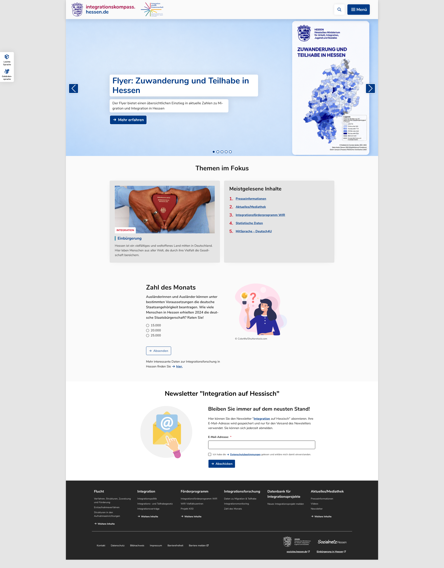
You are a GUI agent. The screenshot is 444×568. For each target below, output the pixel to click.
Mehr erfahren (131, 119)
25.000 (156, 335)
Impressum (156, 545)
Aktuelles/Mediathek (251, 207)
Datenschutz (118, 545)
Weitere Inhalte (106, 523)
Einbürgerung (130, 238)
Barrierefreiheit (175, 545)
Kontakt (101, 545)
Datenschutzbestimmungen (245, 454)
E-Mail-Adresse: (218, 437)
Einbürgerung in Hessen (330, 551)
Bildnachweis (137, 545)
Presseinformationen (251, 199)
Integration (262, 419)
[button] (339, 9)
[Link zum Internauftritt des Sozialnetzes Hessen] (333, 542)
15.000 (156, 325)
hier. (179, 366)
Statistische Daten (249, 223)
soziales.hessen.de (297, 551)
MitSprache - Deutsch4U (254, 231)
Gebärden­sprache (7, 77)
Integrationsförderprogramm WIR (260, 215)
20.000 (156, 330)
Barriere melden (197, 545)
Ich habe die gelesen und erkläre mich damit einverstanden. (262, 454)
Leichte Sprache (7, 63)
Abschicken (224, 464)
